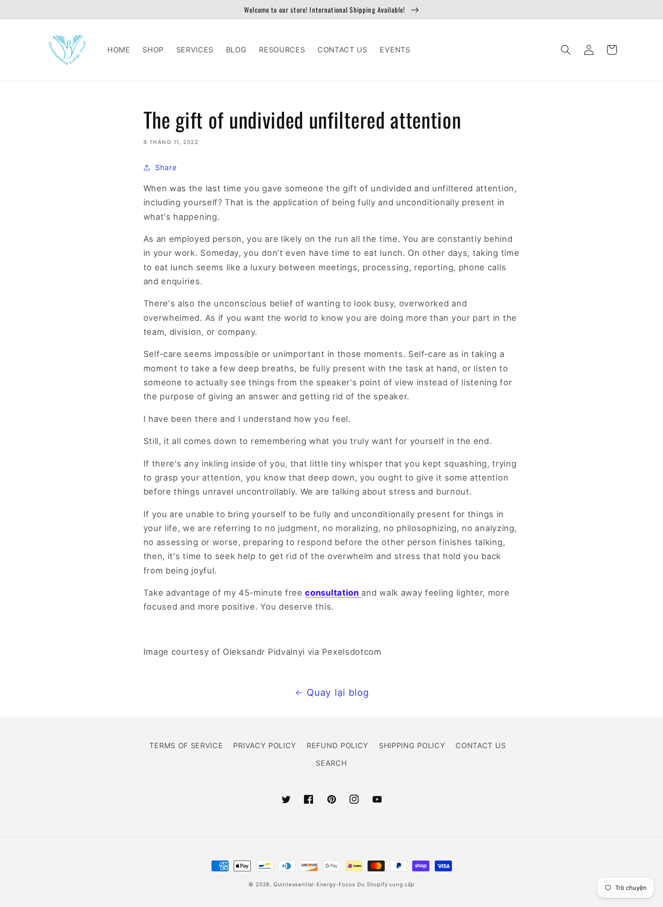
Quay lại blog (338, 692)
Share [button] (165, 167)
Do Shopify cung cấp (385, 884)
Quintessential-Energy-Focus (314, 884)
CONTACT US (481, 745)
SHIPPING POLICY (412, 745)
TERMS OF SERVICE (186, 745)
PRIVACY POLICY (264, 745)
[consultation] (360, 592)
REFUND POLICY (337, 745)
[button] (566, 49)
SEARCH (331, 763)
